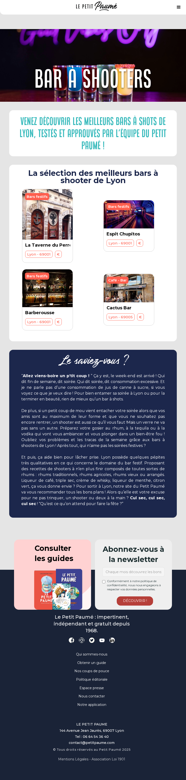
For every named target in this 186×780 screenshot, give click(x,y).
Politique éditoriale (92, 679)
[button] (178, 7)
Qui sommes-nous (91, 654)
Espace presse (91, 688)
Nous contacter (91, 696)
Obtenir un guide (91, 663)
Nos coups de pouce (91, 671)
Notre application (91, 704)
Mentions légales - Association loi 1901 (91, 759)
